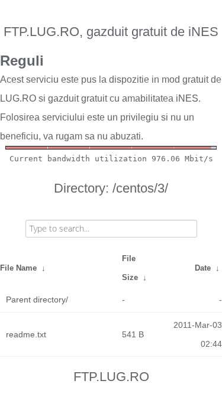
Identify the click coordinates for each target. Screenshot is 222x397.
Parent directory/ (37, 299)
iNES (187, 98)
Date (203, 267)
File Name (18, 267)
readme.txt (26, 334)
